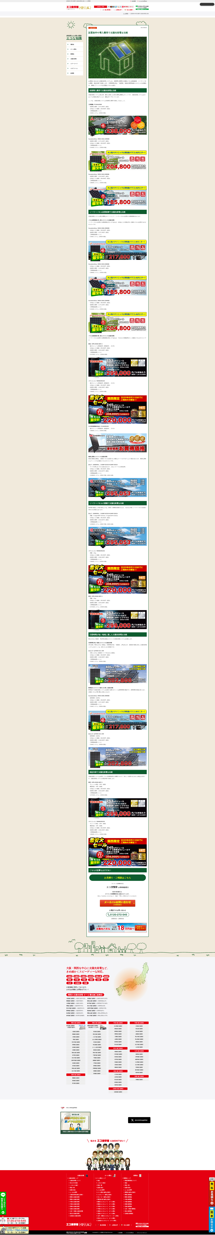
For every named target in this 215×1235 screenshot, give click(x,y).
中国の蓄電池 (128, 1201)
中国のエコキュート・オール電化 (106, 1208)
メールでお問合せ (143, 1)
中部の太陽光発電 (74, 1201)
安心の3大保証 (74, 1183)
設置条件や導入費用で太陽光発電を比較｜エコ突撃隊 (78, 1)
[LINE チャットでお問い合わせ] (3, 1214)
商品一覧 (72, 1187)
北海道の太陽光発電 (75, 1215)
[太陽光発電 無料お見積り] (212, 1205)
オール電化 (73, 49)
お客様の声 (119, 9)
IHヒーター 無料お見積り (104, 1197)
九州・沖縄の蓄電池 (130, 1208)
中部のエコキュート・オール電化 (106, 1206)
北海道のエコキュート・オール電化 (106, 1220)
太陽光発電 (73, 58)
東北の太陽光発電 (74, 1213)
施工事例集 (108, 9)
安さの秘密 (130, 9)
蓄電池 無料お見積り (130, 1192)
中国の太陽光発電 (74, 1204)
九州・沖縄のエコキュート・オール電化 (108, 1215)
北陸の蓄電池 (128, 1206)
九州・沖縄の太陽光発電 (76, 1211)
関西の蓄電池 (128, 1194)
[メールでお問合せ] (212, 1232)
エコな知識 (74, 37)
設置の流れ (73, 1190)
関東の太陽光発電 (74, 1199)
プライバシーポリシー (142, 1232)
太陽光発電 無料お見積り (76, 1194)
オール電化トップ (101, 1178)
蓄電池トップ (127, 1178)
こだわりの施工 (74, 1185)
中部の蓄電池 (128, 1199)
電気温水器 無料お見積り (104, 1199)
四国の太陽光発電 (74, 1206)
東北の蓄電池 (128, 1211)
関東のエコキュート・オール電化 (106, 1204)
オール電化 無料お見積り (104, 1192)
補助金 (72, 44)
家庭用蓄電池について (131, 1180)
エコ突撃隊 (125, 13)
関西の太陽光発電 (74, 1197)
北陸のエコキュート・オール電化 (106, 1213)
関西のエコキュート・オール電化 (106, 1201)
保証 (98, 1180)
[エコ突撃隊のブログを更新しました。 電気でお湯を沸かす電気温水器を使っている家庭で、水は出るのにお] (75, 1127)
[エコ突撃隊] (78, 8)
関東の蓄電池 (128, 1197)
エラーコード (74, 63)
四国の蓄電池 (128, 1204)
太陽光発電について (75, 1180)
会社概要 (134, 1)
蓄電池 (72, 54)
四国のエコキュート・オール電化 (106, 1211)
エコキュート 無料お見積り (104, 1194)
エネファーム (74, 68)
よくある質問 (73, 1192)
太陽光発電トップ (73, 1178)
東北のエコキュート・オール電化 (106, 1218)
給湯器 (72, 73)
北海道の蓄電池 (129, 1213)
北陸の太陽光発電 (74, 1208)
